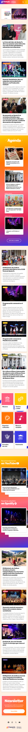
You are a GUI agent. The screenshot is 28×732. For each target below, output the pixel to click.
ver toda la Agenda (14, 240)
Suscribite (14, 711)
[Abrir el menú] (26, 2)
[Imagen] (14, 14)
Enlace (3, 393)
